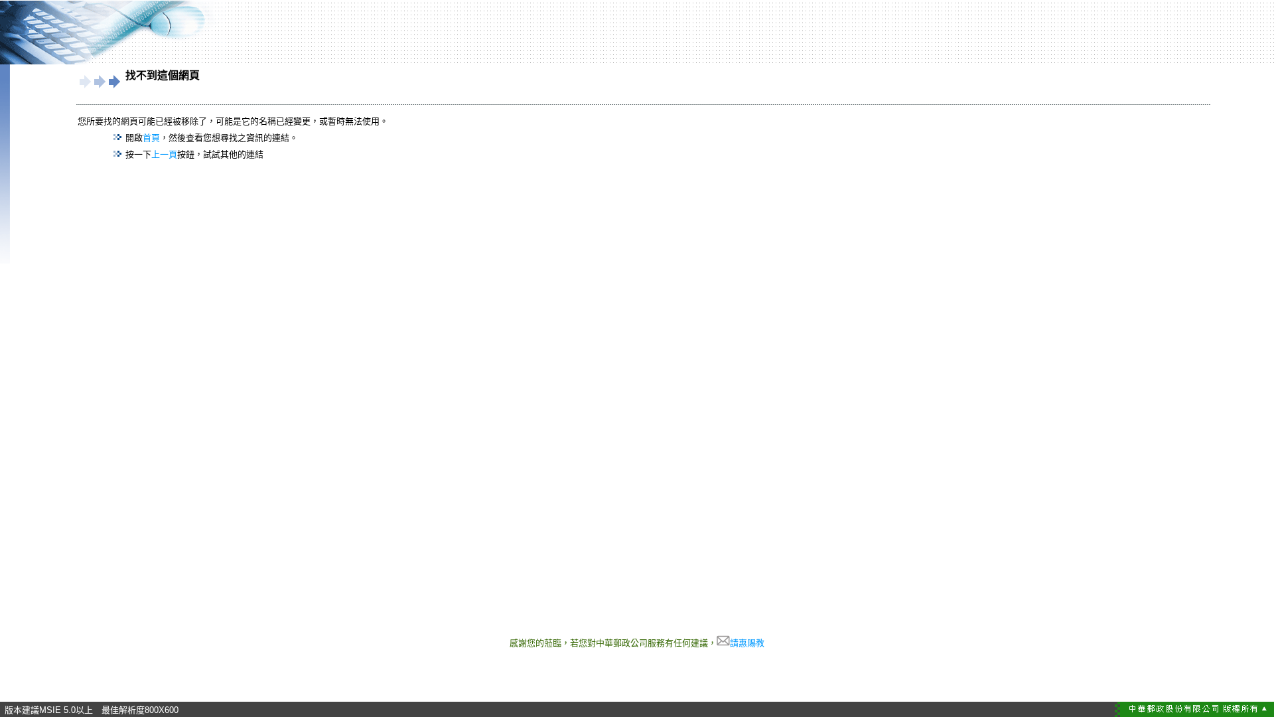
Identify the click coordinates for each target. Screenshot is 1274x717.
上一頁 (164, 154)
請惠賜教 (747, 643)
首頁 (151, 138)
